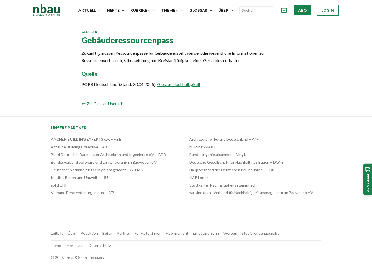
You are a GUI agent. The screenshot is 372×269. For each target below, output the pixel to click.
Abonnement (177, 233)
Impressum (74, 245)
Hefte (113, 10)
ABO (302, 10)
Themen (169, 10)
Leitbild (57, 233)
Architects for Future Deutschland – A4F (224, 139)
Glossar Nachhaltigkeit (178, 84)
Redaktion (89, 233)
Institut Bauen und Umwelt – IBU (79, 177)
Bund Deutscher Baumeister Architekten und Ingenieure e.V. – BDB (108, 154)
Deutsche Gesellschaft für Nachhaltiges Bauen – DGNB (236, 162)
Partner (123, 233)
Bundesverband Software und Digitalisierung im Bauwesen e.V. (104, 162)
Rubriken (140, 10)
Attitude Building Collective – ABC (80, 147)
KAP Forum (199, 177)
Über (223, 10)
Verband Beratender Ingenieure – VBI (83, 192)
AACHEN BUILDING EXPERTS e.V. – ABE (86, 139)
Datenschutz (100, 245)
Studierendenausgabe (260, 233)
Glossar (198, 10)
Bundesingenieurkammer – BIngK (217, 154)
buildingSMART (202, 147)
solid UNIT (60, 185)
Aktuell (87, 10)
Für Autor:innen (148, 233)
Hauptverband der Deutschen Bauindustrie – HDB (232, 169)
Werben (230, 233)
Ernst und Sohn (206, 233)
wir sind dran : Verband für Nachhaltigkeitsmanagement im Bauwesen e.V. (251, 192)
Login (327, 10)
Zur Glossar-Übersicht (106, 103)
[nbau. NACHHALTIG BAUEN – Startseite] (46, 10)
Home (56, 245)
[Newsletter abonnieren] (284, 10)
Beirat (107, 233)
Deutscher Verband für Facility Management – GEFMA (97, 169)
